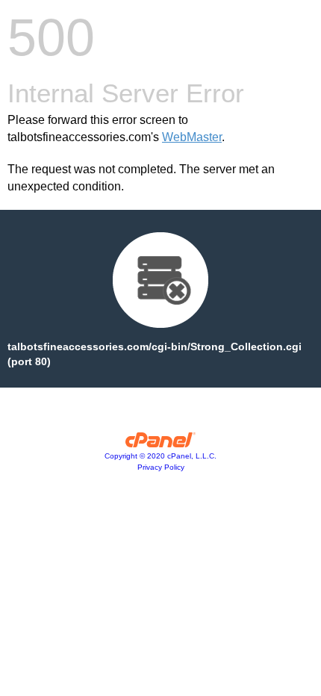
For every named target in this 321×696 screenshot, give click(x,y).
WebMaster (192, 137)
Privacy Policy (160, 467)
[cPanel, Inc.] (160, 444)
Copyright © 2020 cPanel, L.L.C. (160, 456)
